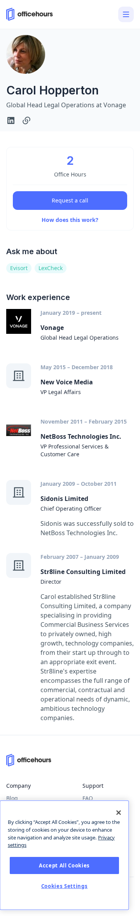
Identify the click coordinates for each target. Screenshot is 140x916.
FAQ (87, 798)
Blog (12, 798)
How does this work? (70, 219)
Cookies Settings (64, 886)
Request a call (70, 200)
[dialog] (64, 855)
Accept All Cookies (64, 865)
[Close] (118, 812)
